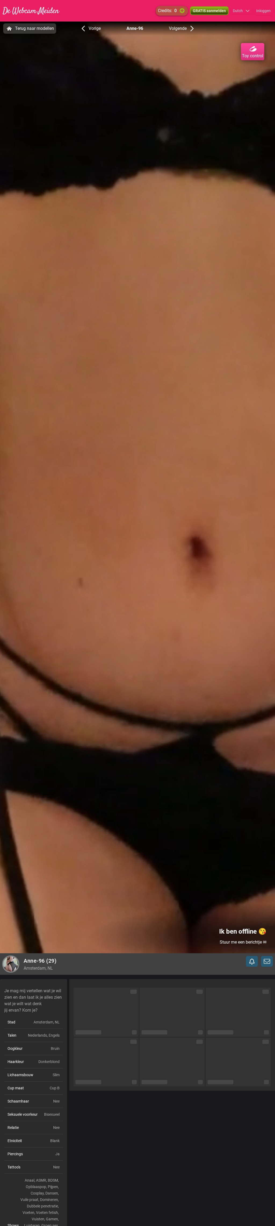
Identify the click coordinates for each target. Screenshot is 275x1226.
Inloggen (263, 11)
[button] (241, 11)
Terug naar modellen (34, 28)
